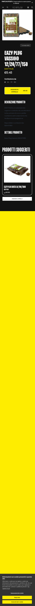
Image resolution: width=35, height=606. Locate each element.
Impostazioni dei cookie (17, 593)
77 (11, 82)
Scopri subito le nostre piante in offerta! (16, 2)
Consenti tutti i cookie (17, 602)
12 (5, 82)
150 (15, 82)
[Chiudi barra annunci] (32, 2)
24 (8, 82)
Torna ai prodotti (25, 45)
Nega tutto (17, 597)
